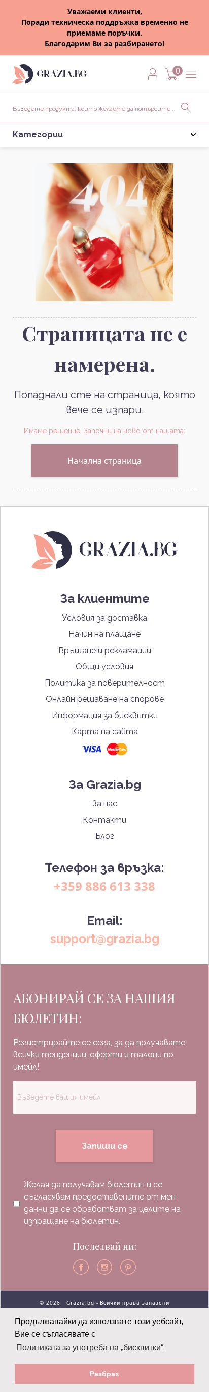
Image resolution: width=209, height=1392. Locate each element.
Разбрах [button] (104, 1374)
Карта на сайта (105, 731)
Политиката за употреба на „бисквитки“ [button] (89, 1347)
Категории (38, 134)
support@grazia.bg (104, 938)
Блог (104, 836)
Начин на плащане (104, 634)
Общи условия (104, 666)
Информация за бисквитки (105, 715)
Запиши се (105, 1146)
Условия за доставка (104, 618)
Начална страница (104, 460)
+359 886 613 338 (104, 886)
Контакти (104, 820)
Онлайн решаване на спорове (105, 699)
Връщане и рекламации (104, 650)
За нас (104, 803)
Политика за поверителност (105, 683)
